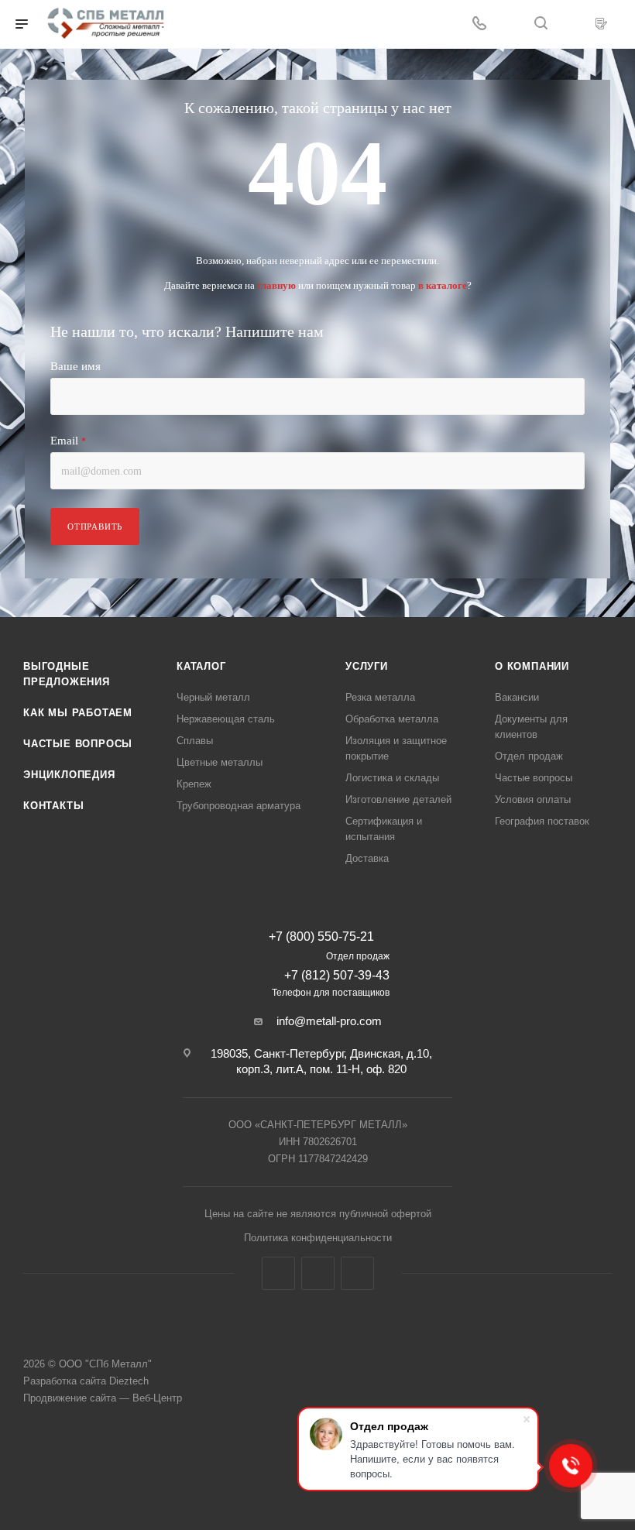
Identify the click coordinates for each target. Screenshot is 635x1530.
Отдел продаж (529, 756)
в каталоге (442, 285)
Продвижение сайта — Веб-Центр (102, 1398)
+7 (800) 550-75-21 (321, 937)
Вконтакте (278, 1273)
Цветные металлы (220, 762)
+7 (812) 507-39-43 (337, 975)
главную (276, 285)
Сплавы (195, 740)
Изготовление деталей (398, 799)
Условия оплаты (533, 799)
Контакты (53, 805)
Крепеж (194, 784)
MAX (357, 1273)
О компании (532, 666)
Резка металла (380, 697)
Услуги (366, 666)
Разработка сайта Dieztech (86, 1381)
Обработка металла (391, 719)
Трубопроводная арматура (238, 805)
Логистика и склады (392, 778)
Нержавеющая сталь (226, 719)
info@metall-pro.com (329, 1020)
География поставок (542, 821)
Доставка (367, 858)
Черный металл (213, 697)
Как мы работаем (77, 713)
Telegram (318, 1273)
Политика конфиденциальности (318, 1238)
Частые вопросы (77, 744)
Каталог (201, 666)
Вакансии (517, 697)
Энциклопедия (69, 774)
